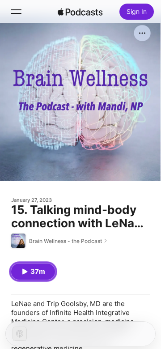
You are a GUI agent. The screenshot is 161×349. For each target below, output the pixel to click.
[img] (80, 11)
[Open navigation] (16, 11)
